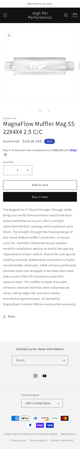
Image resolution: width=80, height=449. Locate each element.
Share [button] (11, 316)
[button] (5, 15)
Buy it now (40, 197)
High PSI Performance (24, 434)
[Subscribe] (63, 360)
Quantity (8, 162)
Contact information (62, 440)
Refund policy (68, 434)
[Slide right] (49, 110)
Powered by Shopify (46, 434)
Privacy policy (18, 440)
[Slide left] (30, 110)
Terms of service (38, 440)
